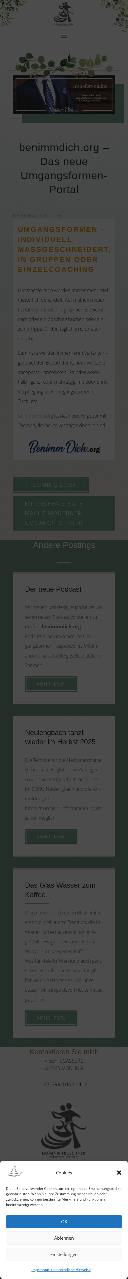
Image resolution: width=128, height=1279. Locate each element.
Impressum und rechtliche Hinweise (61, 1269)
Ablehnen (64, 1238)
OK (64, 1221)
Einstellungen (64, 1254)
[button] (119, 1173)
